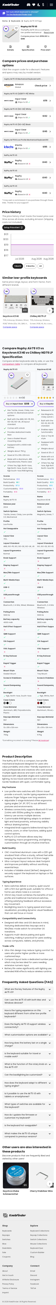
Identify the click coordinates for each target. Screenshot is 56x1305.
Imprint (5, 1292)
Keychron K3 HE (11, 316)
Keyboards (7, 1231)
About (5, 1271)
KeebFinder (10, 5)
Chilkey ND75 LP (38, 316)
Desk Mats (6, 1248)
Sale (4, 1252)
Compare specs (10, 327)
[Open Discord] (28, 4)
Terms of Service (9, 1288)
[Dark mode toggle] (39, 5)
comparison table (11, 364)
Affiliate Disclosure (10, 1279)
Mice (4, 1244)
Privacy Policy (8, 1284)
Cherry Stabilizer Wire (41, 1191)
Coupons (6, 1256)
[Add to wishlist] (16, 28)
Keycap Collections (38, 1235)
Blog (32, 1256)
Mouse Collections (38, 1244)
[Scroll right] (50, 311)
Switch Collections (38, 1239)
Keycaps (6, 1235)
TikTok (33, 1288)
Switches (6, 1239)
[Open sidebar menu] (51, 4)
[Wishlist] (33, 5)
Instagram (35, 1279)
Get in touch (7, 1275)
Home (5, 21)
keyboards (15, 21)
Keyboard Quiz (36, 1248)
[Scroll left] (6, 311)
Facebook (34, 1284)
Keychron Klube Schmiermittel (11, 1192)
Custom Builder (37, 1252)
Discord (33, 1275)
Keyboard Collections (39, 1231)
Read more (49, 32)
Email (32, 1271)
